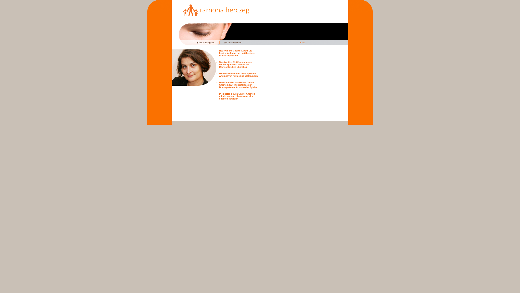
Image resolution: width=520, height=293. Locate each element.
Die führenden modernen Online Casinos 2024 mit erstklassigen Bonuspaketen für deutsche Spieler (238, 85)
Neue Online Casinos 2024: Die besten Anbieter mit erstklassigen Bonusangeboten (237, 53)
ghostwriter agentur (206, 42)
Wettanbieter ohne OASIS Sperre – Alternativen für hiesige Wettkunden (238, 74)
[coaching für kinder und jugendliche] (239, 11)
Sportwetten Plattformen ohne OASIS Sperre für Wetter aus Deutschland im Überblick (235, 64)
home (302, 42)
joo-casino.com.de (232, 42)
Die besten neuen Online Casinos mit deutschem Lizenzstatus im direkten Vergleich (237, 96)
